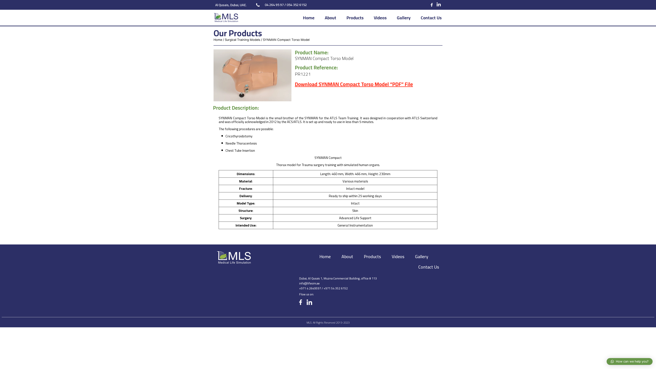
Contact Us (431, 17)
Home (309, 17)
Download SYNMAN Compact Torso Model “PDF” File (354, 84)
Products (355, 17)
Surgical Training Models (242, 40)
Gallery (404, 17)
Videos (380, 17)
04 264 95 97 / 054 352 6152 (286, 5)
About (330, 17)
